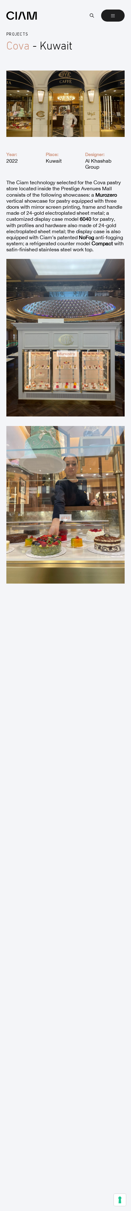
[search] (92, 16)
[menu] (113, 16)
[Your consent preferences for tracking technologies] (120, 1200)
